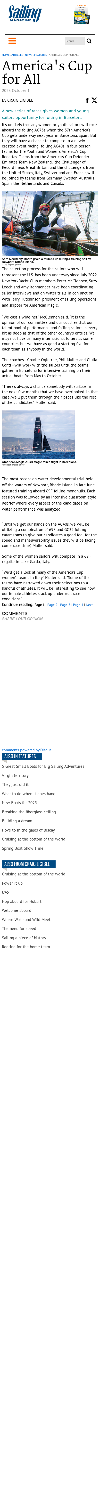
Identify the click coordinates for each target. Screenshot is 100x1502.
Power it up (12, 883)
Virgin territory (15, 775)
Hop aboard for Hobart (22, 901)
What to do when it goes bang (28, 793)
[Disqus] (50, 684)
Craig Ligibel (20, 100)
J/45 (5, 892)
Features (40, 55)
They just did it (15, 784)
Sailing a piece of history (24, 937)
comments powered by (26, 749)
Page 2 (52, 605)
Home (5, 55)
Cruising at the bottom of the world (33, 839)
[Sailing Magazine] (24, 16)
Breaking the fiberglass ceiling (29, 812)
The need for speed (19, 928)
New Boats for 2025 (19, 802)
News (28, 55)
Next (89, 605)
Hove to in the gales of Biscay (28, 830)
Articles (17, 55)
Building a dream (17, 821)
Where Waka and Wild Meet (26, 919)
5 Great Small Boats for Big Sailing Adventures (43, 766)
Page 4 (78, 605)
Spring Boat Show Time (22, 848)
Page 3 (65, 605)
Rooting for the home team (26, 946)
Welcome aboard (16, 910)
